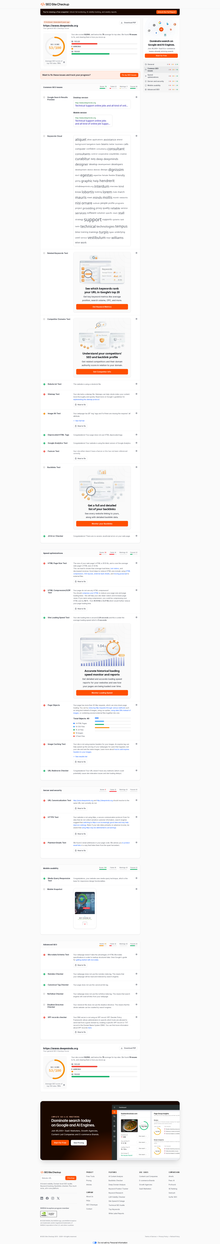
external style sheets (102, 574)
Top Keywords (114, 1209)
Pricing (88, 1180)
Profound (172, 1185)
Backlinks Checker (116, 1180)
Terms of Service (151, 1236)
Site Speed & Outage (117, 1201)
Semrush (172, 1193)
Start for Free (161, 56)
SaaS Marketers (145, 1189)
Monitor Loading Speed (102, 693)
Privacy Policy (163, 1236)
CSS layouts (88, 574)
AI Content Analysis (116, 1176)
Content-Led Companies (148, 1176)
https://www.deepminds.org (60, 25)
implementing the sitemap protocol (86, 399)
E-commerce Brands (147, 1180)
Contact (89, 1209)
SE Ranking (173, 1189)
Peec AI (172, 1180)
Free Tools (90, 1176)
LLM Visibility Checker (117, 1197)
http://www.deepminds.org (83, 800)
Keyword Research (116, 1193)
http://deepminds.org (105, 800)
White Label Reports (116, 1213)
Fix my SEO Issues (129, 75)
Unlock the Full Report (167, 12)
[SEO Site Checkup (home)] (54, 4)
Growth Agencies (145, 1185)
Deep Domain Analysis (117, 1185)
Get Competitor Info (102, 372)
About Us (89, 1196)
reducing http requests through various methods (107, 708)
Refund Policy (175, 1236)
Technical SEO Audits (117, 1205)
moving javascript (120, 574)
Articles (89, 1185)
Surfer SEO (173, 1197)
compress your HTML (90, 593)
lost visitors (115, 568)
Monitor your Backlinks (102, 524)
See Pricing (79, 1143)
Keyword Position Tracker (118, 1189)
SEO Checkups (92, 1205)
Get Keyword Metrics (102, 307)
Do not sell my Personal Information (112, 1242)
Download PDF (130, 23)
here (90, 1028)
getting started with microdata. (87, 960)
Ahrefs (171, 1176)
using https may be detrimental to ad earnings (99, 828)
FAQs (88, 1201)
